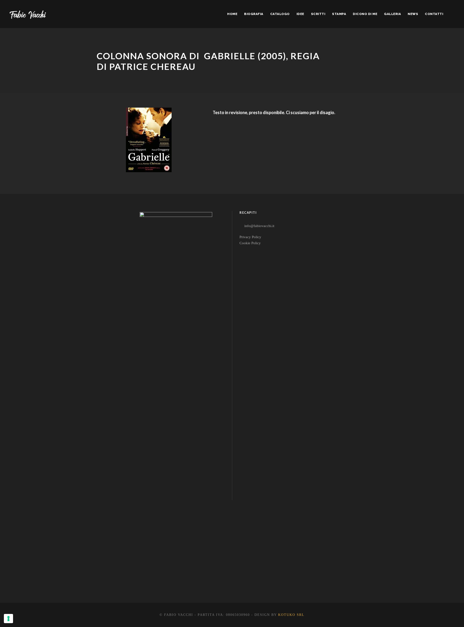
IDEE (300, 14)
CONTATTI (434, 14)
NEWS (413, 14)
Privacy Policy (250, 237)
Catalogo (280, 14)
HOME (232, 14)
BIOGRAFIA (253, 14)
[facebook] (165, 584)
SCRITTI (318, 14)
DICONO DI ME (365, 14)
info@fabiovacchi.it (259, 226)
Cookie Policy (250, 243)
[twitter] (182, 584)
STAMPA (339, 14)
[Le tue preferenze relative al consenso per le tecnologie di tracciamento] (8, 618)
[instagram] (199, 584)
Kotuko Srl (291, 615)
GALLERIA (392, 14)
